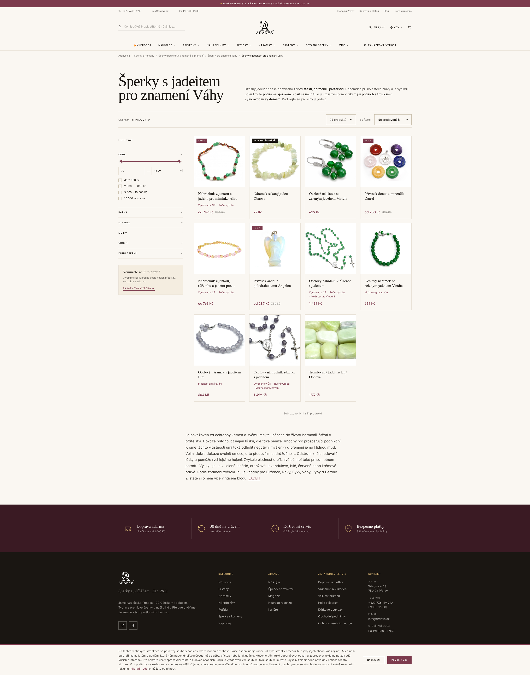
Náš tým (274, 582)
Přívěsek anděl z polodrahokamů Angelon (272, 283)
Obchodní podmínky (332, 616)
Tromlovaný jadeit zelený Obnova (328, 374)
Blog (386, 11)
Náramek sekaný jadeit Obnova (271, 195)
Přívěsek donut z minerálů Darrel (384, 195)
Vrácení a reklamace (332, 589)
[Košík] (409, 27)
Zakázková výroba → (139, 288)
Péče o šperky (328, 602)
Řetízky (242, 45)
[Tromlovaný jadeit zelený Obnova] (330, 340)
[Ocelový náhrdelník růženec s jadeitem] (330, 248)
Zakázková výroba (382, 45)
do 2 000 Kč (132, 180)
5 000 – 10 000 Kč (135, 192)
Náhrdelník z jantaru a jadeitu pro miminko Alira (217, 195)
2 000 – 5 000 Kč (135, 186)
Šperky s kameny (144, 55)
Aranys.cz (124, 55)
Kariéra (273, 609)
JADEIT (254, 478)
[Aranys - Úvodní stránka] (265, 27)
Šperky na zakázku (281, 589)
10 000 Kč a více (134, 198)
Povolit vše (399, 660)
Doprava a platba (369, 11)
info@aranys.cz (160, 11)
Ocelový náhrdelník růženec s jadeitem (330, 283)
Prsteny (289, 45)
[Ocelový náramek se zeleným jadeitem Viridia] (385, 248)
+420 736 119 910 (132, 11)
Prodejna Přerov (345, 11)
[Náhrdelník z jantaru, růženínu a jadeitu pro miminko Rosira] (219, 248)
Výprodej (224, 623)
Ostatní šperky (317, 45)
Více (342, 45)
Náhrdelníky (216, 45)
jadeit (321, 99)
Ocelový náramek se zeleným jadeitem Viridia (384, 283)
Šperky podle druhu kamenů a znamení (181, 55)
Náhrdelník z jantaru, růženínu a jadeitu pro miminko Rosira (214, 283)
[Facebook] (133, 625)
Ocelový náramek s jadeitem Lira (219, 374)
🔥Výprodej (142, 45)
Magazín (274, 596)
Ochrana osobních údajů (335, 623)
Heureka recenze (403, 11)
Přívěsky (189, 45)
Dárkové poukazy (330, 609)
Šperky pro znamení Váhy (222, 55)
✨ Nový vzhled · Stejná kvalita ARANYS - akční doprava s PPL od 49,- (265, 3)
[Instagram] (122, 625)
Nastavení (374, 660)
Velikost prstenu (329, 596)
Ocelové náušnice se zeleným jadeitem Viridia (328, 195)
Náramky (265, 45)
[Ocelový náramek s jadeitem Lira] (219, 340)
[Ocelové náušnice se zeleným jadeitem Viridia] (330, 161)
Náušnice (165, 45)
